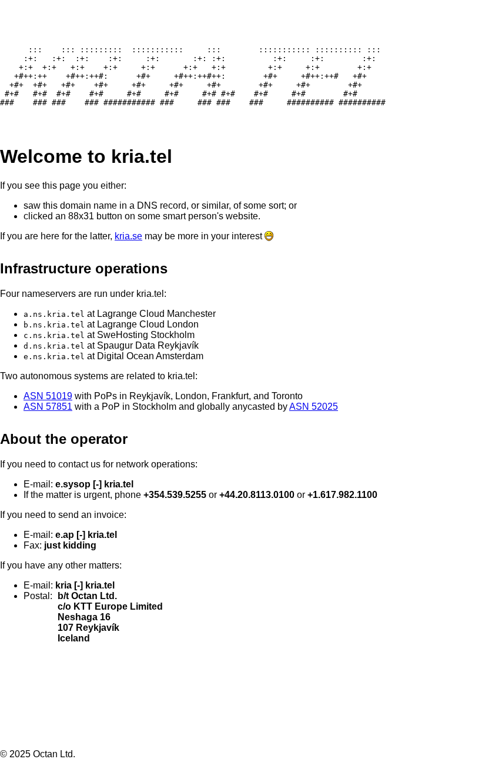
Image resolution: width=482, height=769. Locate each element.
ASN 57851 (48, 407)
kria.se (128, 236)
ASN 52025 (313, 407)
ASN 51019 (48, 396)
